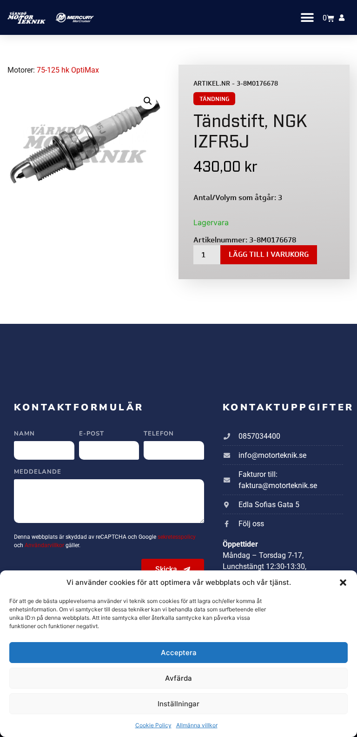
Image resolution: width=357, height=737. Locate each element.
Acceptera (179, 652)
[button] (343, 582)
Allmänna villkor (197, 725)
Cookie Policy (153, 725)
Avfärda (178, 678)
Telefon (159, 434)
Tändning (214, 98)
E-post (91, 434)
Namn (24, 434)
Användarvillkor (45, 545)
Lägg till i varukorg (269, 254)
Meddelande (37, 472)
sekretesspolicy (177, 537)
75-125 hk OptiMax (68, 70)
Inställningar (178, 703)
